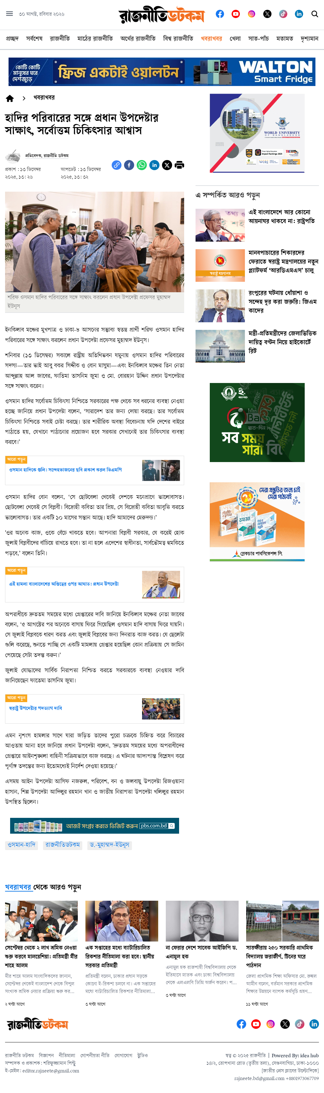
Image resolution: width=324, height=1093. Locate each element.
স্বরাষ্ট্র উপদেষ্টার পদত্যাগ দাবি (35, 709)
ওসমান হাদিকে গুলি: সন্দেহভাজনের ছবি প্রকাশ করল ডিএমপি (65, 470)
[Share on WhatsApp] (142, 165)
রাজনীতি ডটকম (19, 1056)
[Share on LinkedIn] (154, 165)
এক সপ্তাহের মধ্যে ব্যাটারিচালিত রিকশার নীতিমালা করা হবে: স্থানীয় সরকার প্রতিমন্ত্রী (119, 957)
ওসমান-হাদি (21, 845)
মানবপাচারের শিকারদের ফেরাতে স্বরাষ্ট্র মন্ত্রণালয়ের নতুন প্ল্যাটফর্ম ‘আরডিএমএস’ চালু (283, 262)
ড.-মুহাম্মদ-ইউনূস (109, 845)
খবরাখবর (18, 888)
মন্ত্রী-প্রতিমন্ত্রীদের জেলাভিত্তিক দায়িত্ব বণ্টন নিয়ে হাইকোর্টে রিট (283, 343)
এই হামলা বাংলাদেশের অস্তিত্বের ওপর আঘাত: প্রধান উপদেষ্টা (64, 584)
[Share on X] (167, 165)
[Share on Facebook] (129, 165)
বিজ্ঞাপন (46, 1056)
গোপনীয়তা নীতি (94, 1056)
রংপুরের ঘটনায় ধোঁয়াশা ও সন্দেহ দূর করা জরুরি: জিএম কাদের (283, 302)
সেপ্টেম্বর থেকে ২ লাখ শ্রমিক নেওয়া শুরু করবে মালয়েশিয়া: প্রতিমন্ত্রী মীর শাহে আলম (41, 957)
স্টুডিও (142, 1056)
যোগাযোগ (123, 1056)
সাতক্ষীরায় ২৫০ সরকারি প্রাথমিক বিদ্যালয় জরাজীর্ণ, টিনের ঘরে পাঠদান (279, 957)
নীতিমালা (67, 1056)
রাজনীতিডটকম (63, 845)
